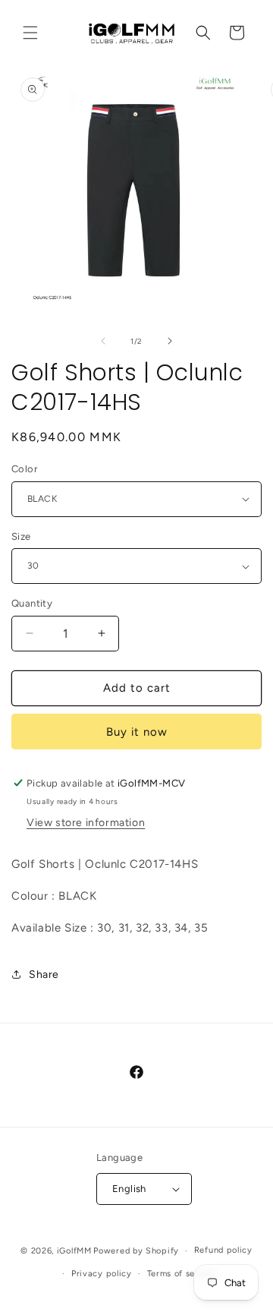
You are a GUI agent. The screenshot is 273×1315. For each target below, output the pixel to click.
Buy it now (137, 732)
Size (21, 536)
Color (24, 469)
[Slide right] (170, 341)
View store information (86, 822)
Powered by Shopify (136, 1251)
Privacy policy (101, 1274)
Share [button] (44, 974)
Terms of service (182, 1274)
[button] (30, 32)
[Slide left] (103, 341)
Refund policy (223, 1250)
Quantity (31, 603)
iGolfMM (74, 1251)
